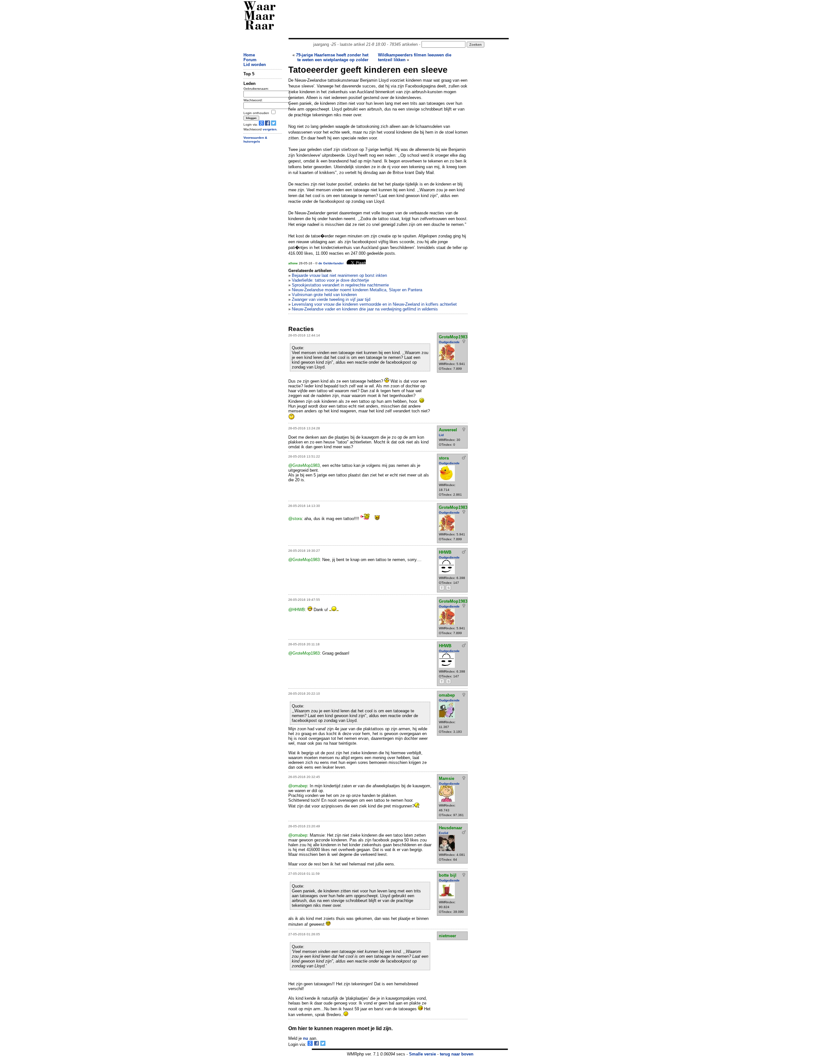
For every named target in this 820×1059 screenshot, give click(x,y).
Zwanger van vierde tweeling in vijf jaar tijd (331, 299)
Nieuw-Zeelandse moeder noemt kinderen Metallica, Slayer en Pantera (357, 289)
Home (249, 55)
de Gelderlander (331, 263)
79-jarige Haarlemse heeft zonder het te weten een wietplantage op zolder (332, 57)
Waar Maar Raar (259, 16)
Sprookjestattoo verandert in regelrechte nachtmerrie (340, 285)
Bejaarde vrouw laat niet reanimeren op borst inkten (339, 275)
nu (305, 1038)
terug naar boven (456, 1054)
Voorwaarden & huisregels (255, 140)
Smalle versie (422, 1054)
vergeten (269, 129)
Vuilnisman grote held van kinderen (324, 294)
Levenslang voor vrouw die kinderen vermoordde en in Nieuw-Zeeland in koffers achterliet (374, 304)
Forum (250, 59)
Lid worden (254, 64)
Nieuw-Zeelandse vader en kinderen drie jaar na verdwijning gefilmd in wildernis (365, 309)
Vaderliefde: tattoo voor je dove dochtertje (330, 280)
